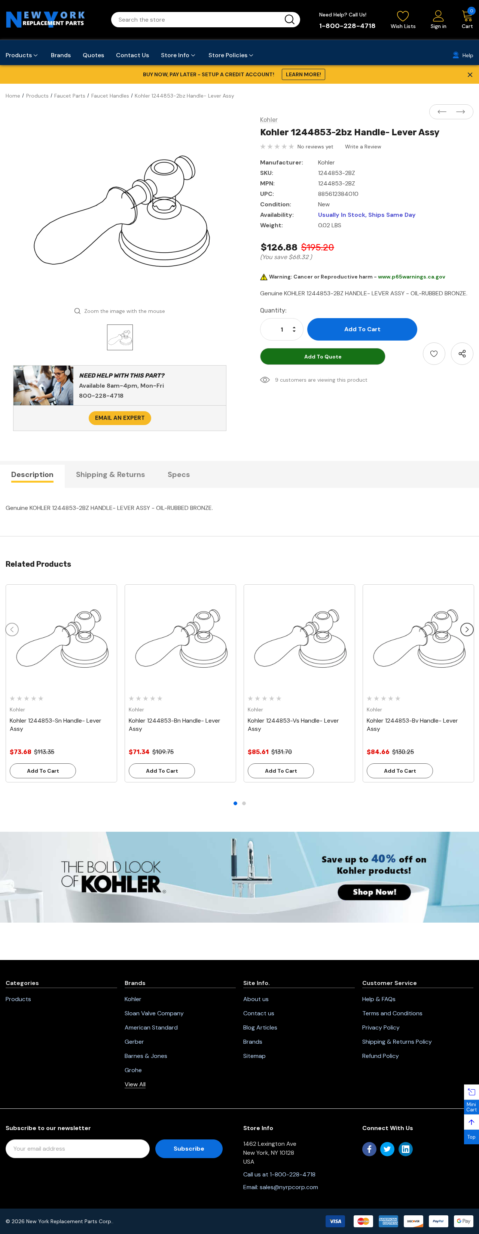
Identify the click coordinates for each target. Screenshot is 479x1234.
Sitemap (254, 1056)
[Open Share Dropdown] (462, 353)
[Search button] (289, 19)
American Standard (151, 1027)
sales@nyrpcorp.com (289, 1187)
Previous (12, 629)
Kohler (133, 999)
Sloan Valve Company (154, 1013)
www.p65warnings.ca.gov (411, 276)
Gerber (134, 1042)
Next (467, 629)
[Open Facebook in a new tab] (369, 1149)
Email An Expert (120, 418)
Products (18, 999)
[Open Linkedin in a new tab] (406, 1149)
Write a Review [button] (363, 146)
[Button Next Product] (458, 112)
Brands (252, 1042)
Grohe (133, 1070)
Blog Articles (260, 1027)
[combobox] (196, 19)
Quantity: (273, 310)
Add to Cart (43, 770)
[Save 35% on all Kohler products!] (239, 876)
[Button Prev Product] (444, 112)
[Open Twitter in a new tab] (387, 1149)
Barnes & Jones (146, 1056)
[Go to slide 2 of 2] (244, 803)
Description (32, 474)
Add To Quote (323, 356)
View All (135, 1084)
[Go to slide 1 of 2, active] (235, 803)
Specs (179, 474)
